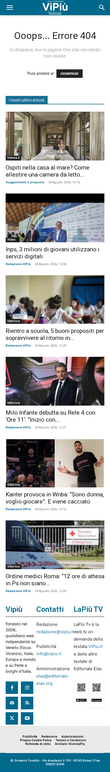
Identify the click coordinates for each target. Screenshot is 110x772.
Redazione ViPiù (18, 264)
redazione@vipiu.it (55, 631)
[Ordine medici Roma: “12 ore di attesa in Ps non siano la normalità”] (55, 544)
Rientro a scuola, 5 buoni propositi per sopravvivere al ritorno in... (55, 334)
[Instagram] (27, 687)
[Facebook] (12, 687)
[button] (10, 7)
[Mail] (12, 703)
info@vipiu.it (48, 653)
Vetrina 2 (13, 157)
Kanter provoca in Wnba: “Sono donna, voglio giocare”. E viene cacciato (55, 498)
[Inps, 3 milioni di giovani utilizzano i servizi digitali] (55, 217)
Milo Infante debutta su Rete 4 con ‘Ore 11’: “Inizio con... (50, 416)
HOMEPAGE (69, 74)
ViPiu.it (95, 646)
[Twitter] (12, 718)
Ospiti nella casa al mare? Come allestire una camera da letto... (47, 171)
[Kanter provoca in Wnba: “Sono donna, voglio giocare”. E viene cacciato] (55, 463)
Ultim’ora (13, 321)
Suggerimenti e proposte (25, 182)
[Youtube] (27, 718)
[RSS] (27, 703)
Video (11, 239)
